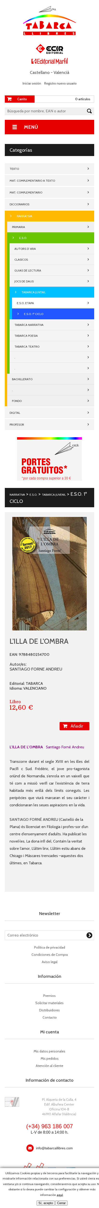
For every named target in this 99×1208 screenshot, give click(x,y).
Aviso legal (49, 962)
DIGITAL (15, 413)
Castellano (40, 72)
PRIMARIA (18, 227)
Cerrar (61, 1203)
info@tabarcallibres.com (54, 1148)
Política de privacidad (49, 947)
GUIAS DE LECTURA (27, 270)
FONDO (17, 401)
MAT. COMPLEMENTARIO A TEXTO (32, 180)
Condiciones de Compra (49, 954)
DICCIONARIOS (19, 204)
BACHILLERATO (22, 379)
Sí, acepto (45, 1203)
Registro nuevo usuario (60, 83)
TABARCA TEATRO (26, 346)
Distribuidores (49, 1010)
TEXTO (14, 169)
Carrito (22, 99)
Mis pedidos (50, 1058)
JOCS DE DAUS (24, 281)
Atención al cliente (49, 1066)
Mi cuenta (49, 1032)
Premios (49, 996)
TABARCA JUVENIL (34, 292)
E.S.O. (23, 238)
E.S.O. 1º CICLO (33, 314)
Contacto (50, 1017)
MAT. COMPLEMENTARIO (26, 192)
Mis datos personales (49, 1051)
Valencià (61, 72)
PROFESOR (17, 424)
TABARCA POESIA (26, 335)
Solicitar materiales (49, 1003)
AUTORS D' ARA (25, 248)
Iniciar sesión (32, 83)
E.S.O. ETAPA (25, 303)
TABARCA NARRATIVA (28, 325)
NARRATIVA (24, 216)
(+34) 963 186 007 (49, 1126)
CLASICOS (21, 259)
